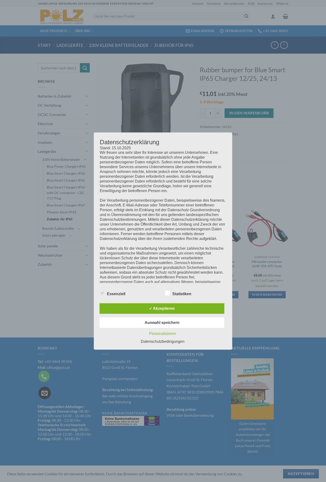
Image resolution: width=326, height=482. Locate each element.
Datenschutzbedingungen (162, 341)
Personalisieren (162, 334)
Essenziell (116, 294)
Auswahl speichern (162, 323)
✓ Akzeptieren (162, 308)
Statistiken (181, 294)
